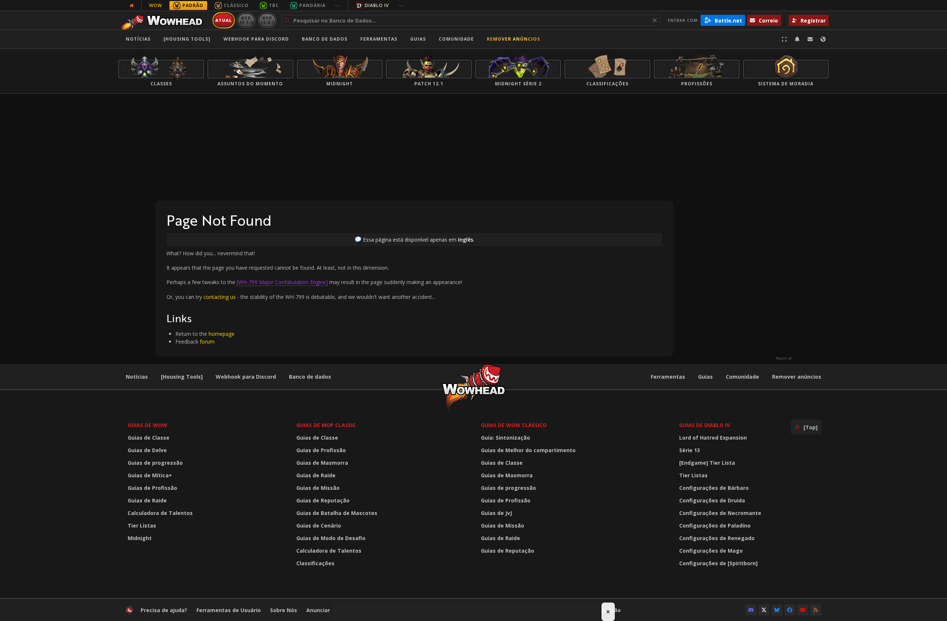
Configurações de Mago (711, 550)
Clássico (236, 5)
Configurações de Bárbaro (714, 487)
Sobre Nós (283, 610)
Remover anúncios (513, 39)
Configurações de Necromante (720, 512)
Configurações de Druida (712, 500)
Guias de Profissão (152, 487)
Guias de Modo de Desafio (330, 538)
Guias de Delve (147, 450)
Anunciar (318, 610)
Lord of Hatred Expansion (713, 437)
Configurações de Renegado (717, 538)
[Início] (164, 20)
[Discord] (750, 609)
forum (207, 341)
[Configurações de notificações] (797, 39)
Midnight (140, 538)
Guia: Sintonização (505, 437)
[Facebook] (789, 609)
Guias (418, 39)
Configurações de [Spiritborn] (718, 563)
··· (337, 5)
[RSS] (815, 609)
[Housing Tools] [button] (187, 39)
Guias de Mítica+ (150, 475)
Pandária (312, 5)
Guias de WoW (147, 425)
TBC (274, 5)
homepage (222, 333)
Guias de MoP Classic (326, 425)
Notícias (138, 39)
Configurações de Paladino (715, 525)
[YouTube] (802, 609)
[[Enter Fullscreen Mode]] (784, 39)
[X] (763, 609)
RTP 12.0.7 (267, 20)
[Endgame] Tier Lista (707, 462)
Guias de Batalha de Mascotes (336, 512)
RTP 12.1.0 (246, 20)
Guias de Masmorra (322, 462)
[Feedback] (810, 39)
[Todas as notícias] (132, 5)
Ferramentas (668, 376)
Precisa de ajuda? (164, 610)
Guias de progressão (155, 462)
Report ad (784, 358)
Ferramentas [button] (378, 39)
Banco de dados (324, 39)
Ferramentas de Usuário (228, 610)
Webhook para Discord (256, 39)
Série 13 (689, 450)
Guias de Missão (318, 487)
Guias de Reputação (323, 500)
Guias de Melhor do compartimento (528, 450)
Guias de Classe (148, 437)
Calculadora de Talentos (160, 512)
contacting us (219, 296)
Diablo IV (377, 5)
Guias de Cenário (318, 525)
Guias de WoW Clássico (514, 425)
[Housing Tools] (182, 376)
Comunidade (456, 39)
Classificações (315, 563)
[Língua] (823, 39)
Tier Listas (142, 525)
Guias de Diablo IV (704, 425)
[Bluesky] (776, 609)
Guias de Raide (147, 500)
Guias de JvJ (496, 512)
